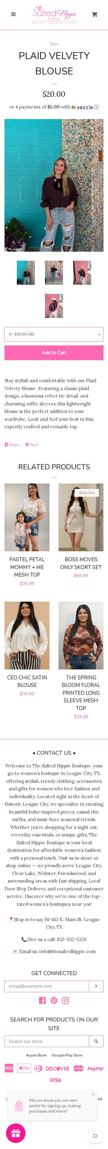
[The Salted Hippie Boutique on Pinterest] (54, 1002)
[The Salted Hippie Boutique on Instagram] (65, 1002)
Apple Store (36, 1055)
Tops (54, 44)
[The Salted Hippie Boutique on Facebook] (42, 1002)
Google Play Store (67, 1055)
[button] (54, 107)
